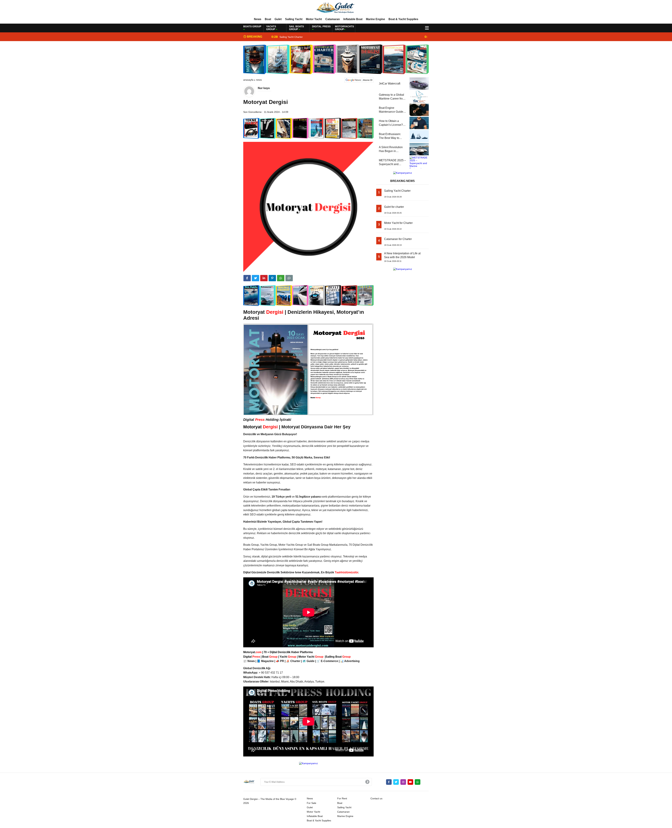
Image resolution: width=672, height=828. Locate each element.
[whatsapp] (417, 782)
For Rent (342, 798)
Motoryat (260, 426)
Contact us (376, 798)
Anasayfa (248, 79)
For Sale (311, 803)
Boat (268, 19)
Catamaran (332, 19)
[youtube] (410, 782)
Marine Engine (375, 19)
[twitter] (255, 278)
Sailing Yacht (293, 19)
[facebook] (247, 278)
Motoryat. (252, 652)
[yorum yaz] (289, 278)
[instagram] (403, 782)
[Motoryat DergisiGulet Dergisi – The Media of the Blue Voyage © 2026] (336, 8)
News (257, 19)
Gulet (278, 19)
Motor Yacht (314, 19)
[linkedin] (264, 278)
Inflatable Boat (352, 19)
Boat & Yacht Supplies (403, 19)
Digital (252, 656)
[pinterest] (272, 278)
